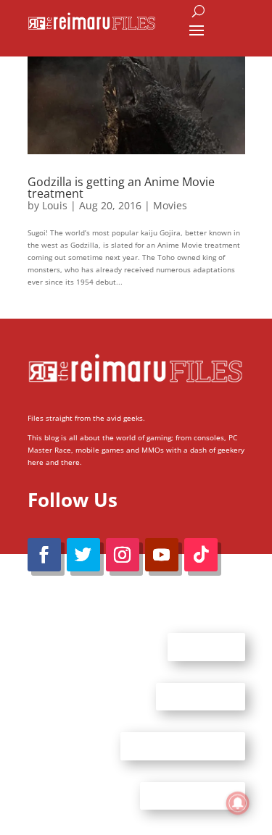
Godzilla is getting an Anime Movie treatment (121, 187)
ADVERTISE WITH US (183, 746)
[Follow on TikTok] (201, 554)
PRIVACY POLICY (192, 795)
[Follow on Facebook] (44, 554)
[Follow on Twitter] (83, 554)
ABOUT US (206, 646)
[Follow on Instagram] (122, 554)
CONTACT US (200, 696)
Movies (170, 205)
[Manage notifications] (238, 803)
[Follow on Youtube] (161, 554)
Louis (54, 205)
